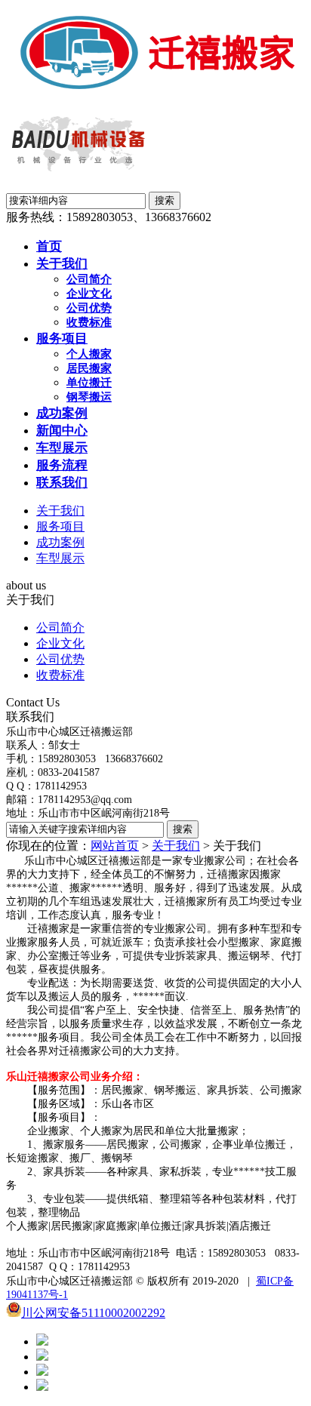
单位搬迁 (89, 383)
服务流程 (62, 465)
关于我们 (62, 264)
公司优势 (89, 308)
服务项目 (62, 338)
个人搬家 (89, 354)
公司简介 (89, 279)
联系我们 (62, 482)
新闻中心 (62, 430)
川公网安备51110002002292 (93, 1312)
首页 (49, 246)
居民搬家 (89, 368)
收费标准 (89, 322)
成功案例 (62, 413)
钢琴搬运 (89, 397)
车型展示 (62, 448)
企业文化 (89, 294)
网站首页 (115, 845)
